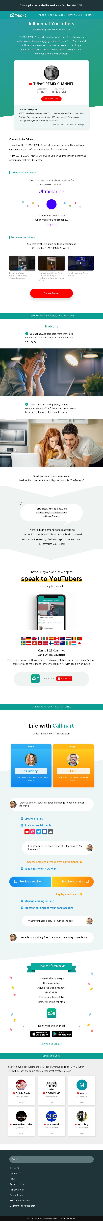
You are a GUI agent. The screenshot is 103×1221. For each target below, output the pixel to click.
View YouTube (51, 99)
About (42, 15)
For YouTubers (57, 15)
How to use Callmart (51, 1044)
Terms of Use (17, 1184)
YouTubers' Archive (20, 1201)
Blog (12, 1179)
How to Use (75, 15)
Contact (89, 15)
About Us (15, 1168)
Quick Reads (16, 1195)
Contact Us (16, 1174)
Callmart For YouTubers (22, 1206)
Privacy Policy (17, 1190)
